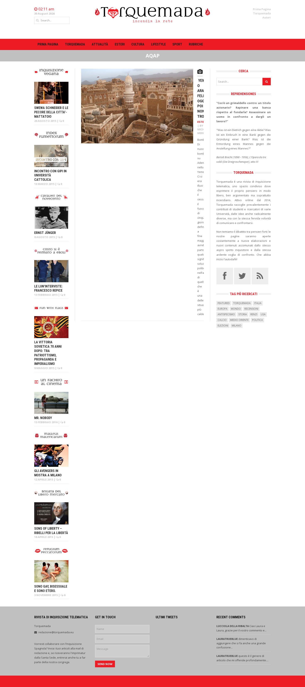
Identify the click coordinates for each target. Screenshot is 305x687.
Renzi (253, 314)
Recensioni (251, 308)
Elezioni (223, 325)
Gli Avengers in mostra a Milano (48, 473)
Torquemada (262, 13)
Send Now (105, 664)
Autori (266, 17)
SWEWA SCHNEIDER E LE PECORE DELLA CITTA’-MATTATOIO (51, 112)
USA (263, 314)
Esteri (120, 44)
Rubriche (196, 44)
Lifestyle (158, 44)
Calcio (222, 320)
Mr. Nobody (43, 418)
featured (224, 303)
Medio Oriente (239, 320)
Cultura (137, 44)
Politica (257, 320)
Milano (236, 325)
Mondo (236, 308)
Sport (177, 44)
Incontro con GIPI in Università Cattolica (50, 175)
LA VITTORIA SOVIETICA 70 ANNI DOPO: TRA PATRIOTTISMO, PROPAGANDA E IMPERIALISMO (48, 353)
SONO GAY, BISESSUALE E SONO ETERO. (50, 588)
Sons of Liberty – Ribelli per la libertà (51, 531)
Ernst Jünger (45, 233)
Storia (242, 314)
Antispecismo (226, 314)
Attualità (100, 44)
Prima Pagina (262, 9)
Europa (222, 308)
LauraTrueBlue (227, 639)
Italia (257, 303)
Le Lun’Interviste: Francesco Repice (48, 288)
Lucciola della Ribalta (232, 626)
